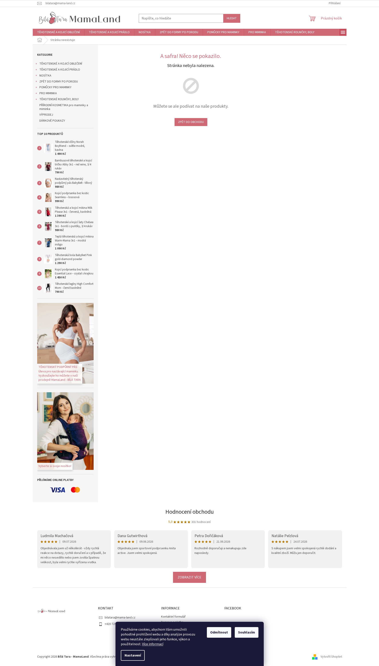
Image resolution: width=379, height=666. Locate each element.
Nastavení (133, 655)
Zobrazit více (189, 577)
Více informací (152, 644)
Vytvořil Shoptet (331, 657)
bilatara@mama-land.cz (120, 617)
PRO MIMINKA (48, 93)
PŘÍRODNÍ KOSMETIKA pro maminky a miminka (63, 107)
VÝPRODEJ (46, 115)
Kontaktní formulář (173, 616)
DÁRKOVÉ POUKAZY (52, 121)
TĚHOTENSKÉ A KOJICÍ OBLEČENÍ (60, 63)
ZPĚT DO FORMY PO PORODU (58, 81)
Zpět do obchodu (191, 122)
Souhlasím (246, 632)
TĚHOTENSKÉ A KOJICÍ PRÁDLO (59, 69)
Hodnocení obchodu (189, 512)
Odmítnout (219, 632)
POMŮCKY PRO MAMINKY (55, 87)
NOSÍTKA (45, 75)
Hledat (232, 18)
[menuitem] (58, 32)
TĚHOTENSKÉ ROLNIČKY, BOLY (59, 99)
